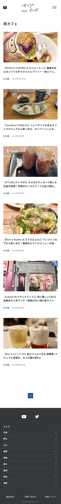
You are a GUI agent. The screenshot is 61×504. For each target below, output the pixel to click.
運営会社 (10, 497)
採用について (51, 497)
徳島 (5, 458)
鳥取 (5, 483)
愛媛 (5, 451)
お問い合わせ (30, 497)
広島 (5, 432)
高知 (5, 477)
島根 (5, 470)
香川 (5, 464)
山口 (5, 445)
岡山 (5, 439)
